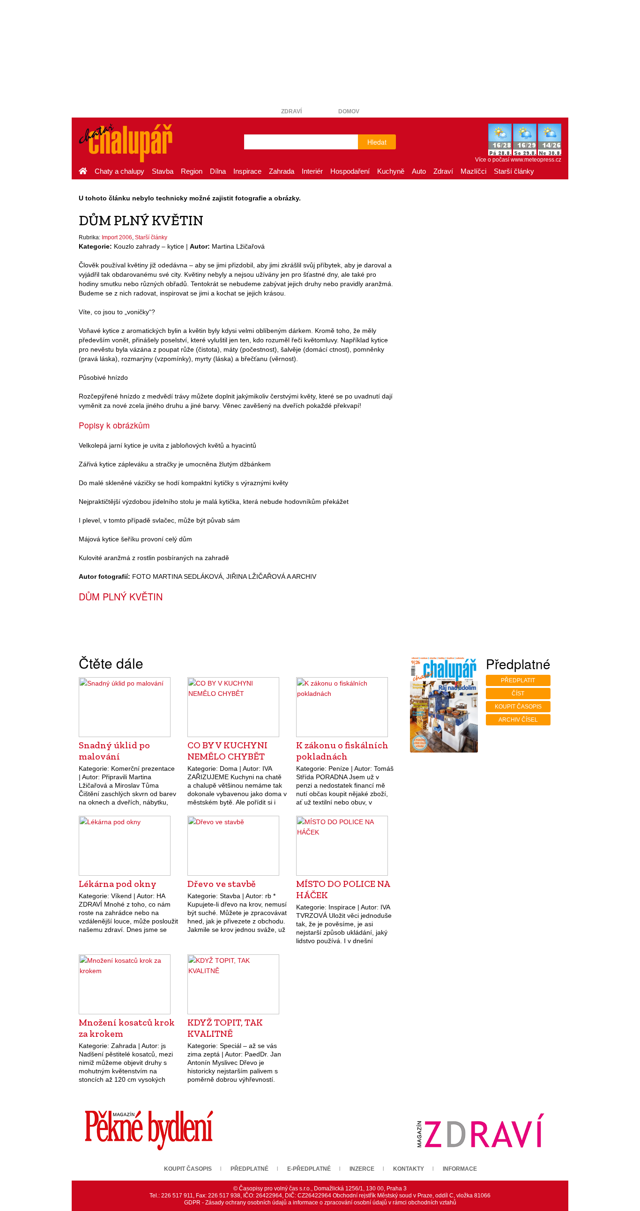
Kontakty (408, 1169)
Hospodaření (350, 171)
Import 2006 (117, 237)
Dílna (218, 171)
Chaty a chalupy (119, 171)
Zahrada (281, 171)
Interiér (312, 171)
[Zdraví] (480, 1130)
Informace (460, 1169)
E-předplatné (309, 1169)
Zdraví (291, 111)
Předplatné (249, 1169)
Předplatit (518, 680)
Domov (348, 111)
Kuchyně (390, 171)
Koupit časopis (518, 706)
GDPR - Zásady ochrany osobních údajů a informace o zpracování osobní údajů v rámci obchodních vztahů (320, 1202)
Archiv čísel (518, 719)
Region (191, 171)
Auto (419, 171)
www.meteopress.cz (536, 159)
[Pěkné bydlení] (149, 1130)
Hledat (377, 142)
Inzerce (362, 1169)
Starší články (514, 171)
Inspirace (247, 171)
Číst (518, 693)
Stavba (162, 171)
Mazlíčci (473, 171)
